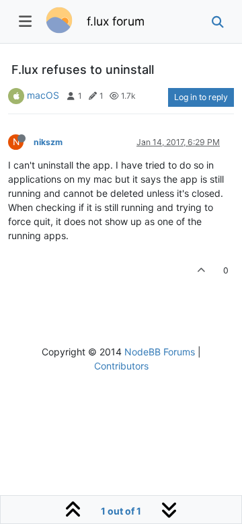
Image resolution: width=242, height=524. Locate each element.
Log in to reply (201, 97)
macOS (43, 95)
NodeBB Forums (159, 351)
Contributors (121, 366)
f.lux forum (116, 21)
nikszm (48, 142)
